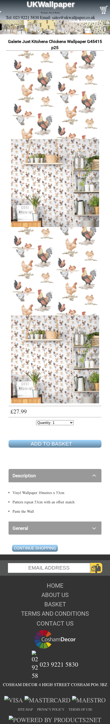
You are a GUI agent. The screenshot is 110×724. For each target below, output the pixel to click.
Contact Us (55, 623)
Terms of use (80, 709)
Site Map (25, 709)
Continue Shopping (35, 548)
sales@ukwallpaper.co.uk (73, 17)
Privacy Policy (50, 709)
